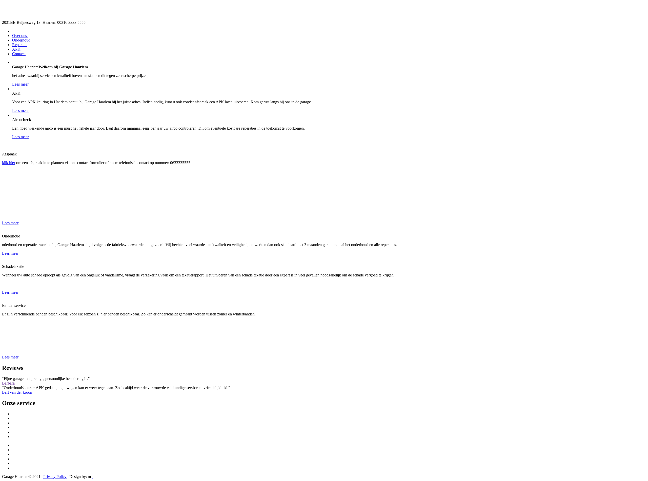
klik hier (8, 163)
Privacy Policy (55, 476)
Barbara (8, 383)
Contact (19, 54)
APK (17, 49)
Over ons (20, 35)
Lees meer (20, 84)
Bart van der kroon (17, 392)
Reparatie (19, 45)
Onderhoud (21, 40)
